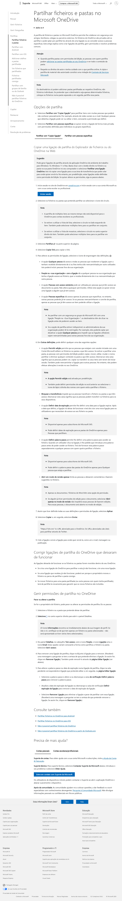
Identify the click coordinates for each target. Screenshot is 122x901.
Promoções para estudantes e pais (92, 837)
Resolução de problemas (20, 132)
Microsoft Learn (47, 855)
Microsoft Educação (88, 814)
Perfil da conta (47, 814)
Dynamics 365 (7, 863)
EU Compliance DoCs (97, 896)
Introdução (14, 13)
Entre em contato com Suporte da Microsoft (54, 774)
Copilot (13, 109)
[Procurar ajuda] (110, 3)
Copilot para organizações (10, 821)
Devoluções (46, 825)
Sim (67, 801)
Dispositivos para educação (90, 818)
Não (82, 801)
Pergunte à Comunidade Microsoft (87, 790)
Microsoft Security (8, 855)
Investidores (85, 867)
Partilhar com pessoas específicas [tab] (78, 135)
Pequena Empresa (8, 878)
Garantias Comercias (49, 837)
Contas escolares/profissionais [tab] (65, 751)
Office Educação (87, 829)
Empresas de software (49, 874)
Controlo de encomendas (50, 829)
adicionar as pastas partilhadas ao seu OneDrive (66, 61)
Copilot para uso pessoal (10, 825)
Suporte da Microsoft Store (50, 821)
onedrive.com (74, 185)
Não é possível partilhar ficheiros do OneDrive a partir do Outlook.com (67, 731)
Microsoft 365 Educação (89, 825)
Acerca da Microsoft (88, 855)
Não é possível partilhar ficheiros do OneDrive (19, 98)
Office (46, 3)
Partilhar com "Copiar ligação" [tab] (48, 135)
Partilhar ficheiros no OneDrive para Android (56, 716)
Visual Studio (46, 878)
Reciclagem (46, 833)
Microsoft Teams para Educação (91, 821)
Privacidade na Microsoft (89, 863)
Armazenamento (17, 120)
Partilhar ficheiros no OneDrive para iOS (54, 721)
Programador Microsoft (49, 851)
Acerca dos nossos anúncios (79, 896)
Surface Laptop (7, 818)
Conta (12, 126)
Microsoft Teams (8, 874)
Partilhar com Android (17, 48)
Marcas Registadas (62, 896)
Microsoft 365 (37, 3)
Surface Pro (6, 814)
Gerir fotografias (17, 30)
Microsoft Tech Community (50, 863)
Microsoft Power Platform (50, 870)
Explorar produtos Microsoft (11, 833)
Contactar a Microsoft (22, 896)
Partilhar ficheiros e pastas (19, 41)
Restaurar (14, 115)
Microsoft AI (6, 851)
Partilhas (14, 36)
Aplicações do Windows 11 (10, 837)
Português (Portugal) (12, 885)
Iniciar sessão (45, 194)
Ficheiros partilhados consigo (16, 78)
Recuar (13, 18)
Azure (4, 859)
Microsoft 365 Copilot (9, 870)
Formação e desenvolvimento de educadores (95, 833)
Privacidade (35, 896)
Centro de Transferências (50, 818)
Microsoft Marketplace (49, 867)
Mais (53, 3)
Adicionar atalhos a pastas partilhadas (19, 61)
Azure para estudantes (88, 841)
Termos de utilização (48, 896)
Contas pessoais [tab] (42, 751)
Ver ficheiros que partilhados (19, 69)
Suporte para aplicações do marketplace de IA (56, 859)
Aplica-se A (40, 28)
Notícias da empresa (88, 859)
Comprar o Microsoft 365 (69, 3)
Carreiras (85, 851)
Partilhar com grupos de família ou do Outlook (19, 88)
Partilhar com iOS (19, 54)
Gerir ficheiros (16, 24)
